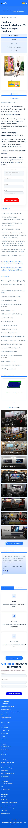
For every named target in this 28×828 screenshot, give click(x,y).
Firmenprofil (4, 799)
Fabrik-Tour (4, 810)
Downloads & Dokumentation (8, 773)
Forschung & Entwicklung (7, 808)
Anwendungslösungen (7, 765)
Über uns (3, 796)
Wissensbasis (4, 770)
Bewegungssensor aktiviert (8, 706)
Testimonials (14, 51)
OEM (2, 786)
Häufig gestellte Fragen (7, 768)
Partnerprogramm (5, 789)
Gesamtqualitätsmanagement (8, 805)
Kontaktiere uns (5, 776)
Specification (14, 43)
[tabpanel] (14, 389)
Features (14, 39)
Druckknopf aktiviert (6, 709)
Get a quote (15, 98)
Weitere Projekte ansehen (15, 543)
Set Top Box (4, 752)
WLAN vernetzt (5, 715)
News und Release (5, 813)
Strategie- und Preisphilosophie (9, 802)
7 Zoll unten (4, 725)
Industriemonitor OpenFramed (14, 393)
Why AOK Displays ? (14, 658)
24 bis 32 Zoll (4, 733)
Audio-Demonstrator (6, 717)
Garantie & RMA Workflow (7, 762)
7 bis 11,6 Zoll (4, 728)
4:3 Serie (3, 736)
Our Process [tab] (18, 588)
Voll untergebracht (6, 746)
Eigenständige (4, 703)
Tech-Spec (15, 93)
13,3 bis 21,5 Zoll (5, 730)
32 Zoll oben (4, 739)
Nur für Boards (5, 754)
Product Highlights (14, 36)
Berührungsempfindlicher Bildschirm (10, 712)
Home (3, 17)
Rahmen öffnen (5, 749)
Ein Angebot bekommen (7, 783)
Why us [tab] (4, 588)
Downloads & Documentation (14, 47)
